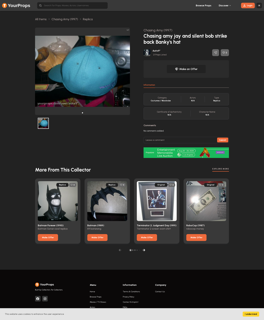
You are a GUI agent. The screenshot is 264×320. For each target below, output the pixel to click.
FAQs (125, 307)
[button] (82, 112)
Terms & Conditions (131, 291)
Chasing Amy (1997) (158, 30)
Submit (222, 140)
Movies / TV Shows (98, 302)
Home (92, 291)
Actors (92, 307)
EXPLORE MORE (220, 169)
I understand (251, 314)
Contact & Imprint (130, 302)
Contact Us (160, 291)
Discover (224, 5)
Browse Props (203, 5)
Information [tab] (149, 85)
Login (249, 5)
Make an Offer (188, 69)
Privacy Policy (128, 297)
